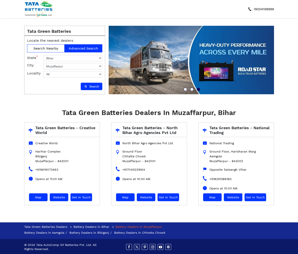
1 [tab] (185, 89)
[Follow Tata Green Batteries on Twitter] (137, 247)
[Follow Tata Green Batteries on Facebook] (129, 247)
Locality (34, 73)
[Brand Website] (168, 247)
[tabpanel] (191, 60)
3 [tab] (198, 89)
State (32, 57)
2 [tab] (191, 89)
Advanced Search (83, 48)
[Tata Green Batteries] (38, 9)
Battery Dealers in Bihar (91, 226)
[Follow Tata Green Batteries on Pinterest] (145, 247)
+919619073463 (46, 169)
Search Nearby (45, 48)
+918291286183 (220, 179)
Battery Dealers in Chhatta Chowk (139, 232)
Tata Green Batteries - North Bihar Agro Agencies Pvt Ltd (150, 130)
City (30, 65)
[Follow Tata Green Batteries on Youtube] (161, 247)
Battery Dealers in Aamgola (44, 232)
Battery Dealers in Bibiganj (89, 232)
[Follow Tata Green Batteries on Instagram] (153, 247)
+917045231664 (133, 169)
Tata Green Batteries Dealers (46, 226)
